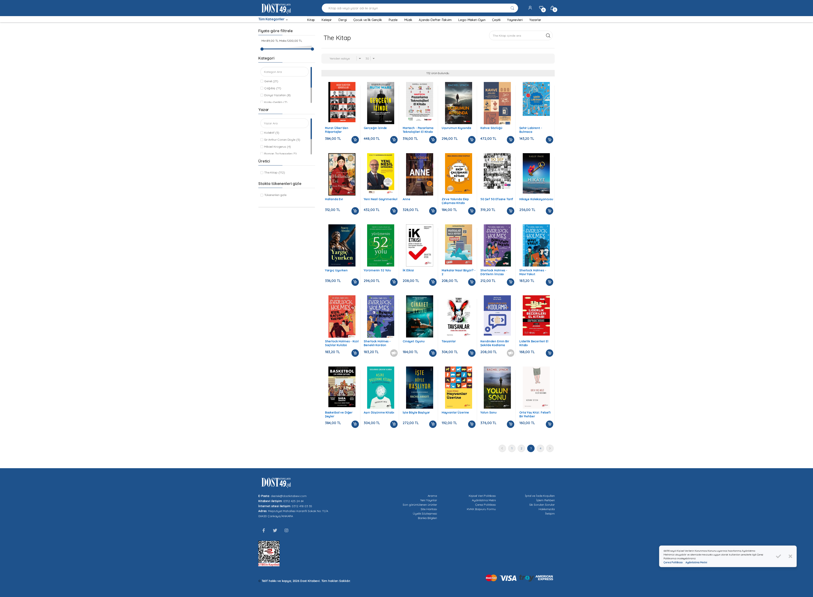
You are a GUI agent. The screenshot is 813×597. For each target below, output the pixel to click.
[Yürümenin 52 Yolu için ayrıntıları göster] (381, 245)
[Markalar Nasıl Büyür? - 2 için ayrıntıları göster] (459, 244)
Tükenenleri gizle (275, 195)
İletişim (550, 513)
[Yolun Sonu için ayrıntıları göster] (497, 388)
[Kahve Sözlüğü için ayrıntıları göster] (497, 106)
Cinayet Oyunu (414, 341)
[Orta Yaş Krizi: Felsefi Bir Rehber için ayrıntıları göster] (536, 388)
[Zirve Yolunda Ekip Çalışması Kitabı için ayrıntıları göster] (459, 173)
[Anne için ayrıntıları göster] (420, 174)
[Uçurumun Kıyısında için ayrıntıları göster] (459, 103)
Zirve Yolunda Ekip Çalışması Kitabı (455, 201)
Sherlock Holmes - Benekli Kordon (377, 343)
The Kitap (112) (274, 172)
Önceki (502, 448)
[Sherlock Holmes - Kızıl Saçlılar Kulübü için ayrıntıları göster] (342, 317)
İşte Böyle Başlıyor (416, 412)
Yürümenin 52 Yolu (377, 270)
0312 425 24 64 (293, 501)
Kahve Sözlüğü (491, 128)
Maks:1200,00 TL (290, 41)
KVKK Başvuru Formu (481, 509)
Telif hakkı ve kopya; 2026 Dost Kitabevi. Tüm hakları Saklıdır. (306, 581)
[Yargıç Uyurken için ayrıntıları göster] (342, 245)
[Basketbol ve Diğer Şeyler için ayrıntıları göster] (342, 387)
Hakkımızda (547, 509)
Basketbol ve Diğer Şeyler (339, 414)
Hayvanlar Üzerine (455, 412)
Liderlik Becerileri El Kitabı (533, 343)
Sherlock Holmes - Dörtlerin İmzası (493, 272)
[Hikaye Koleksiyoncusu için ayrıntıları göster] (536, 173)
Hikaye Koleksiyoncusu (536, 199)
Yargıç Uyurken (336, 270)
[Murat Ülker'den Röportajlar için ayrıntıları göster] (342, 102)
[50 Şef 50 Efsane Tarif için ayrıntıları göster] (497, 171)
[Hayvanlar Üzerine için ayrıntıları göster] (459, 388)
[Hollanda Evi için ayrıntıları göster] (342, 174)
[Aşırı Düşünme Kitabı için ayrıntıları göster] (381, 388)
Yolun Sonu (488, 412)
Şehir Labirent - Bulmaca (530, 130)
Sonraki (550, 448)
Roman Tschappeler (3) (280, 153)
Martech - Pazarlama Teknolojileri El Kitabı (418, 130)
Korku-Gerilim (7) (275, 102)
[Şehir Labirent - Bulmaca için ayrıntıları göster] (536, 99)
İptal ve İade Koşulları (540, 496)
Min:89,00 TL (269, 41)
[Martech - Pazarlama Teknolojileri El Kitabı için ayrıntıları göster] (420, 102)
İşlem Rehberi (545, 500)
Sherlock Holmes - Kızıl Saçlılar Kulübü (342, 343)
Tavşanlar (449, 341)
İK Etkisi (408, 270)
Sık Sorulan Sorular (542, 505)
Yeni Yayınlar (428, 500)
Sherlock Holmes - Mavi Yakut (532, 272)
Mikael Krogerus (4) (277, 147)
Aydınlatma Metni (484, 500)
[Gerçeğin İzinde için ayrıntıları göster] (381, 103)
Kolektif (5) (271, 133)
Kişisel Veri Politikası (482, 496)
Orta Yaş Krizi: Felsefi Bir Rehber (535, 414)
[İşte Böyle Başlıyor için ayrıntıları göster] (420, 388)
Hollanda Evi (334, 199)
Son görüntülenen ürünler (420, 505)
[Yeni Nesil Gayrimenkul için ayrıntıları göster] (381, 173)
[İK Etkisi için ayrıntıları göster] (420, 245)
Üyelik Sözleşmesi (425, 513)
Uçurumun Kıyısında (456, 128)
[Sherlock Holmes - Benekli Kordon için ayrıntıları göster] (381, 318)
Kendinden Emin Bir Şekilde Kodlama (494, 343)
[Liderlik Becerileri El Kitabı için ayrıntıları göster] (536, 315)
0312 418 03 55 (302, 506)
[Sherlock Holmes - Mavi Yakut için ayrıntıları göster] (536, 245)
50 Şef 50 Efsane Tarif (496, 199)
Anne (406, 199)
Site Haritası (429, 509)
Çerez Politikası (485, 505)
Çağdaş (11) (272, 88)
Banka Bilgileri (427, 518)
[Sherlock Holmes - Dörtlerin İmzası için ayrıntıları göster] (497, 245)
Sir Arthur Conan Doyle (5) (282, 140)
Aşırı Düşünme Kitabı (379, 412)
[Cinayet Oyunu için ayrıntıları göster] (420, 316)
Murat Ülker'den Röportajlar (336, 130)
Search (548, 35)
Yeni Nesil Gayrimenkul (380, 199)
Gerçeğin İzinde (375, 128)
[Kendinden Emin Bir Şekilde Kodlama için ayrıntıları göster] (497, 315)
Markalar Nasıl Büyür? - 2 (459, 272)
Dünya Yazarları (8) (277, 95)
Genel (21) (271, 81)
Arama (432, 496)
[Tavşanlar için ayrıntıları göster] (459, 316)
